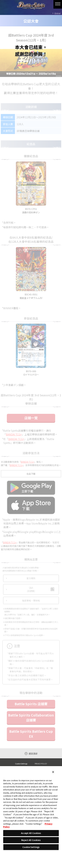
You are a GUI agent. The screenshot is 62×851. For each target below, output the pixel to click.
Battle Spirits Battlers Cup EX (31, 734)
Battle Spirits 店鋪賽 (31, 703)
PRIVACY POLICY (41, 763)
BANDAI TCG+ (14, 434)
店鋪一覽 (31, 417)
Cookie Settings (21, 764)
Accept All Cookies (31, 833)
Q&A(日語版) (31, 589)
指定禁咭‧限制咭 (31, 600)
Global (57, 13)
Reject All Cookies (31, 840)
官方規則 (31, 578)
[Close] (53, 771)
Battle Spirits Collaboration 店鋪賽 (31, 717)
